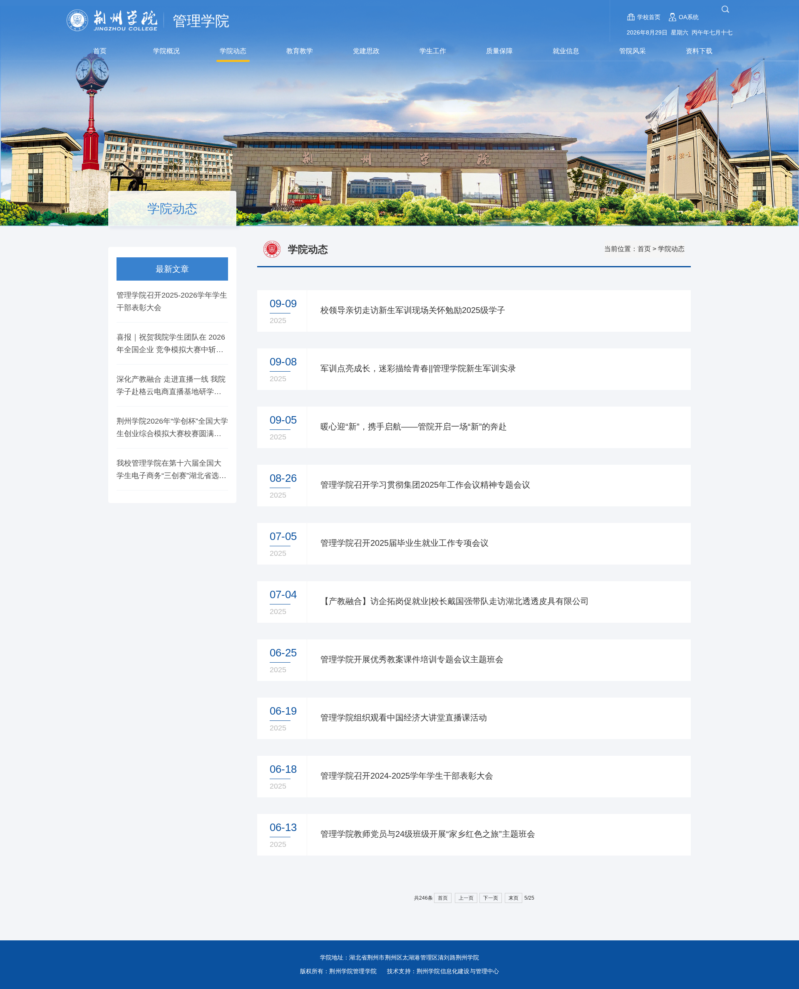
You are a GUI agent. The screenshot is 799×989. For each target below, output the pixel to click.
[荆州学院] (116, 20)
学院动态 (233, 50)
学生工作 (432, 50)
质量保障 (499, 50)
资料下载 (699, 50)
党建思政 (366, 50)
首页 (100, 50)
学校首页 (648, 17)
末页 (514, 898)
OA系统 (689, 17)
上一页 (466, 898)
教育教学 (299, 50)
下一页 (490, 898)
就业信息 (566, 50)
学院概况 (166, 50)
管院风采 (632, 50)
